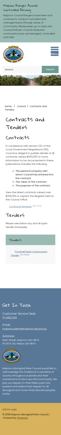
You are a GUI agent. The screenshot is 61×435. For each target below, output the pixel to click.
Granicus (22, 417)
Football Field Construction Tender (29, 253)
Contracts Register (25, 206)
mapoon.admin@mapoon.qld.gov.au (24, 328)
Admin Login (9, 409)
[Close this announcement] (57, 3)
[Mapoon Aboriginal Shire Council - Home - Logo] (13, 54)
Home (8, 106)
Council (21, 106)
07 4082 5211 (9, 317)
